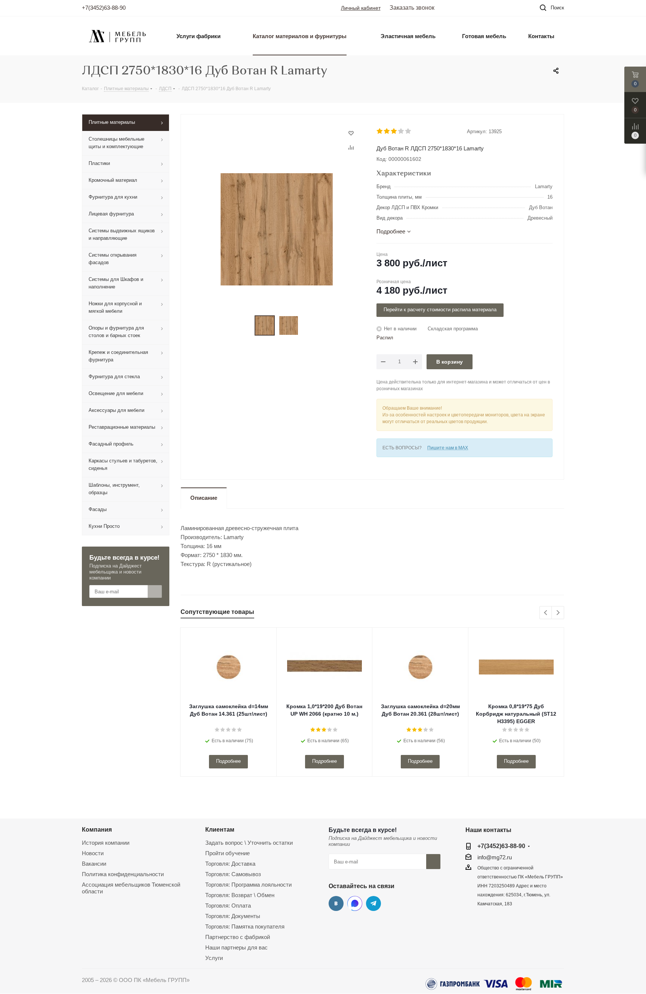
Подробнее (228, 761)
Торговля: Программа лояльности (248, 884)
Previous (546, 613)
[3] (394, 131)
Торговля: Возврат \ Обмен (239, 895)
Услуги (214, 958)
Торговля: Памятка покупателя (244, 926)
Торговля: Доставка (230, 863)
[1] (380, 131)
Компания (97, 829)
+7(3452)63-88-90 (104, 7)
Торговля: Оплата (228, 905)
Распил (384, 337)
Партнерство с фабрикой (237, 937)
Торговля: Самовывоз (233, 874)
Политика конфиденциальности (123, 874)
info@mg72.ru (494, 857)
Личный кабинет (361, 8)
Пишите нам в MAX (447, 447)
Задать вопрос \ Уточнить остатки (249, 842)
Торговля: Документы (232, 916)
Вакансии (94, 863)
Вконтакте (336, 903)
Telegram (373, 903)
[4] (401, 131)
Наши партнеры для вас (236, 947)
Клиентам (219, 829)
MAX (354, 903)
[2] (387, 131)
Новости (93, 853)
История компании (105, 842)
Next (558, 613)
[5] (408, 131)
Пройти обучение (227, 853)
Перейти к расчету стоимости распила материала (440, 309)
